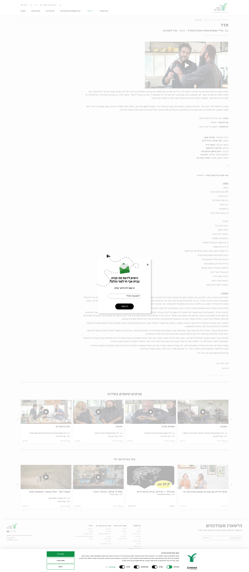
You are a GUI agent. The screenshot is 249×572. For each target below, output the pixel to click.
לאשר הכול (60, 554)
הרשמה (124, 306)
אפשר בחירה (61, 560)
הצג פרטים (112, 567)
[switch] (155, 567)
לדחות (61, 567)
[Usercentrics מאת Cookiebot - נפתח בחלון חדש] (192, 568)
